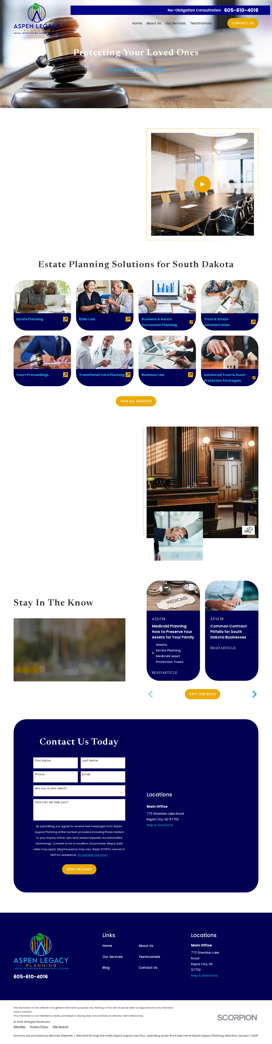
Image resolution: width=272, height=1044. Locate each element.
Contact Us (243, 23)
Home (107, 945)
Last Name (90, 760)
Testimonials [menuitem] (201, 23)
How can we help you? (51, 802)
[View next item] (254, 694)
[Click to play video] (202, 184)
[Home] (37, 18)
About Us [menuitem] (153, 23)
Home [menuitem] (137, 23)
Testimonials (149, 957)
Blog (106, 967)
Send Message (79, 869)
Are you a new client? (51, 788)
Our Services (112, 957)
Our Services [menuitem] (175, 23)
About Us (146, 945)
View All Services (136, 401)
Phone (39, 774)
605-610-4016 (241, 10)
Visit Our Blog (202, 694)
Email (86, 774)
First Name (43, 760)
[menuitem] (20, 1026)
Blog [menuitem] (219, 23)
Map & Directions (160, 825)
